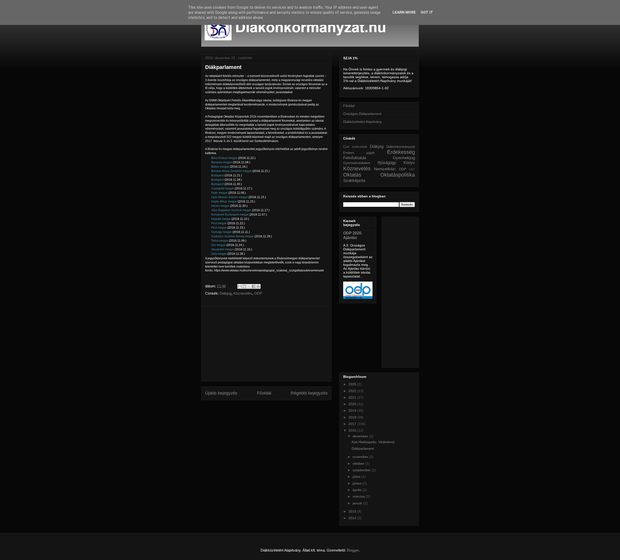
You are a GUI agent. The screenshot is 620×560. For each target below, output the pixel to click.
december (361, 436)
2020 (353, 404)
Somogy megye (221, 232)
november (361, 457)
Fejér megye (219, 192)
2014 (353, 518)
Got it (427, 12)
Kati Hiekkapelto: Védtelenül (373, 442)
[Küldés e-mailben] (239, 286)
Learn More (404, 12)
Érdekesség (401, 152)
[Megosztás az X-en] (249, 286)
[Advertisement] (266, 344)
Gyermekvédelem (356, 163)
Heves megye (220, 206)
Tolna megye (219, 240)
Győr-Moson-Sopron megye (229, 197)
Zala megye (219, 253)
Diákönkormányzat (400, 147)
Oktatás (352, 175)
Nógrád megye (221, 219)
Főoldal (264, 393)
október (359, 463)
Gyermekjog (404, 158)
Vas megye (218, 245)
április (358, 490)
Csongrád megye (223, 188)
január (358, 503)
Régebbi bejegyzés (309, 393)
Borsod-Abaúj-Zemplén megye (231, 171)
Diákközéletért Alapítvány (362, 122)
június (358, 483)
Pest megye (219, 223)
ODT (412, 169)
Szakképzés (354, 180)
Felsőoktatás (354, 158)
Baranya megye (222, 162)
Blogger (353, 550)
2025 (353, 384)
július (357, 476)
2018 (353, 417)
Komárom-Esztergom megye (230, 214)
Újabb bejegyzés (221, 393)
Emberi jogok (359, 153)
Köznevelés (242, 293)
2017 (353, 424)
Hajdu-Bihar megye (224, 201)
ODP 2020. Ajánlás (352, 235)
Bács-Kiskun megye (224, 158)
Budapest (218, 175)
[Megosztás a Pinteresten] (258, 286)
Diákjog (226, 293)
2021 (353, 397)
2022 (353, 391)
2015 (353, 511)
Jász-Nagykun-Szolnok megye (231, 210)
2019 (353, 410)
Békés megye (220, 166)
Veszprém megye (223, 249)
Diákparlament (363, 448)
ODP (258, 293)
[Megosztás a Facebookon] (253, 286)
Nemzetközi (384, 169)
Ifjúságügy (387, 162)
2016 (353, 430)
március (359, 496)
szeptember (362, 470)
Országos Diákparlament (362, 114)
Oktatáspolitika (397, 175)
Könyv (409, 162)
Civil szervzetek (355, 147)
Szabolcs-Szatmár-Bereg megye (233, 236)
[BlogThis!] (244, 286)
